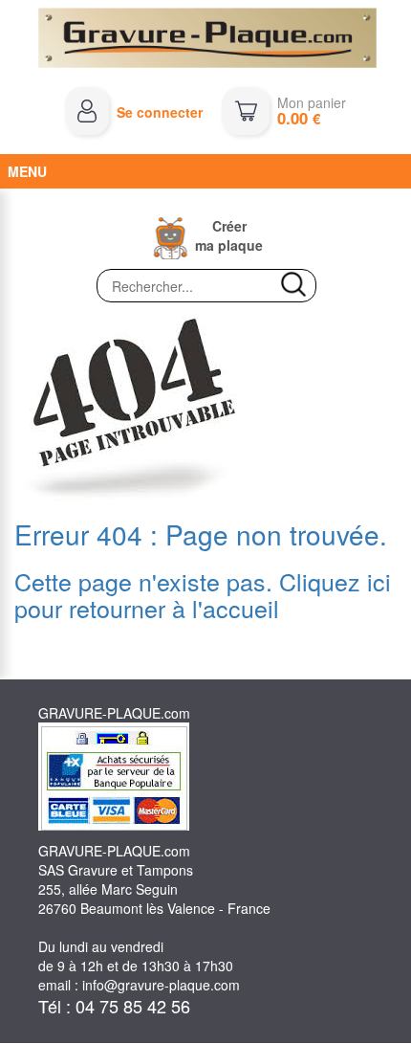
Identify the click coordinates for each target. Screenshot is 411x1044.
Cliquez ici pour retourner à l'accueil (202, 594)
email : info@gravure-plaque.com (139, 984)
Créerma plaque (229, 235)
